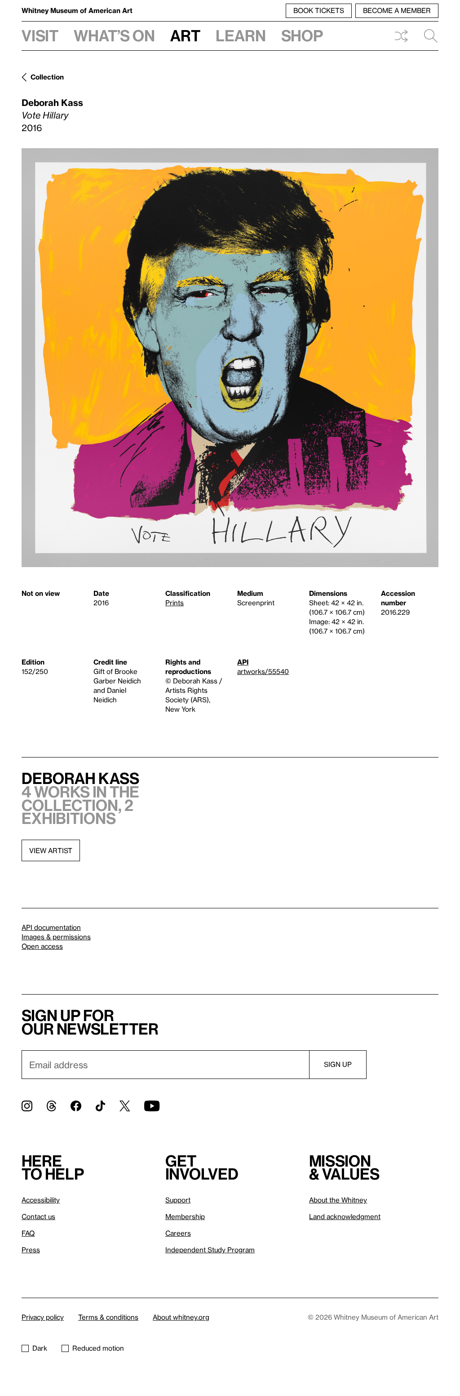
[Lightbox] (230, 357)
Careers (178, 1233)
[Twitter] (124, 1106)
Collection (47, 77)
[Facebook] (75, 1106)
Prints (174, 603)
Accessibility (41, 1200)
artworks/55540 (263, 671)
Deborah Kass (52, 102)
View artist (50, 850)
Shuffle (401, 36)
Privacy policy (43, 1317)
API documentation (51, 927)
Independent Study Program (210, 1250)
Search (427, 36)
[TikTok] (100, 1106)
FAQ (28, 1233)
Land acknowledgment (344, 1216)
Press (31, 1250)
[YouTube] (152, 1106)
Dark (39, 1348)
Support (177, 1200)
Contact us (38, 1216)
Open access (42, 946)
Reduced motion (98, 1348)
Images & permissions (56, 937)
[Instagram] (27, 1106)
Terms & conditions (108, 1317)
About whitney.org (181, 1317)
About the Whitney (338, 1200)
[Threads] (51, 1106)
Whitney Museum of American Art (77, 10)
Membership (185, 1216)
